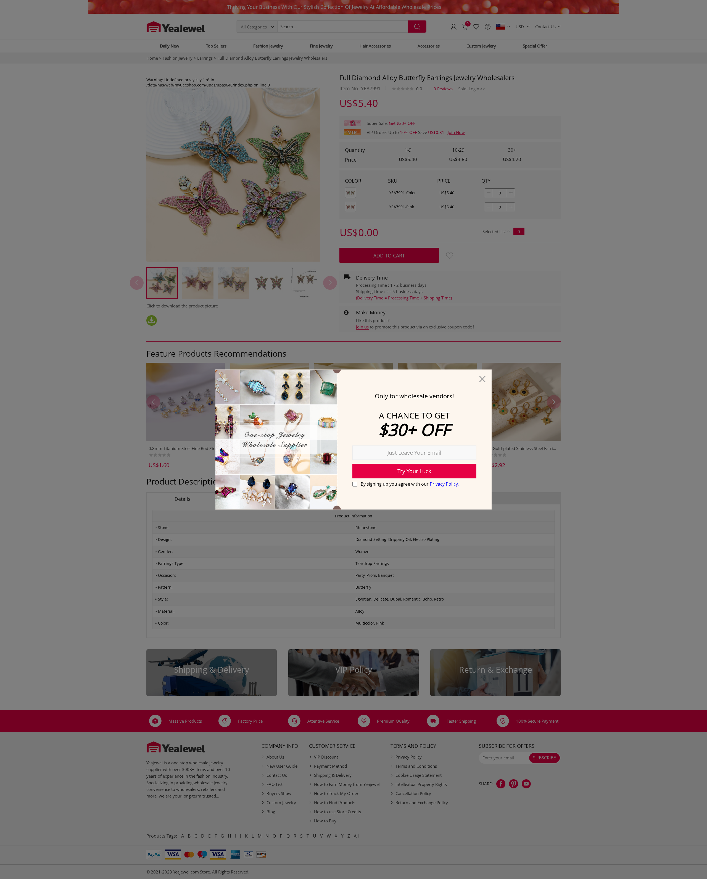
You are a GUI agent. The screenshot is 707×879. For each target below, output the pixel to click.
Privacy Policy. (444, 484)
